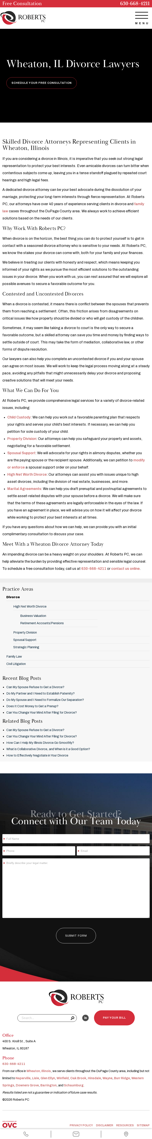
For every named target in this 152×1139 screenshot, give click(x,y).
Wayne (107, 1078)
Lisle (35, 1078)
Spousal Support (21, 453)
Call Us (26, 1137)
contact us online (125, 569)
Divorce (13, 597)
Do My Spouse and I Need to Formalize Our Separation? (45, 699)
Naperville (23, 1078)
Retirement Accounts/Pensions (42, 623)
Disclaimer (104, 1125)
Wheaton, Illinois (39, 1071)
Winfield (63, 1078)
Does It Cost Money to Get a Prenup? (32, 706)
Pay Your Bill (114, 1017)
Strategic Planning (26, 647)
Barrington (48, 1085)
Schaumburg (74, 1085)
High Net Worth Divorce (27, 474)
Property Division (21, 439)
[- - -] (141, 15)
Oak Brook (78, 1078)
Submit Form (76, 935)
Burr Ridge (122, 1078)
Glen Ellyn (48, 1078)
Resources (125, 1125)
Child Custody (19, 417)
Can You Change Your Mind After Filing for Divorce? (41, 712)
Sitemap (143, 1125)
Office (126, 1137)
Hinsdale (94, 1078)
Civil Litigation (16, 664)
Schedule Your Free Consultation (41, 82)
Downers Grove (27, 1085)
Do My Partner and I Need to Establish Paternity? (40, 693)
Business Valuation (33, 615)
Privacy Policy (81, 1125)
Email (76, 1137)
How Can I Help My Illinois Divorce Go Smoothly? (40, 742)
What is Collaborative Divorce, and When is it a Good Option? (48, 749)
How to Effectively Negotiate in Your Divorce (37, 755)
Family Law (14, 656)
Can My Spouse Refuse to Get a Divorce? (35, 687)
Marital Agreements (24, 489)
